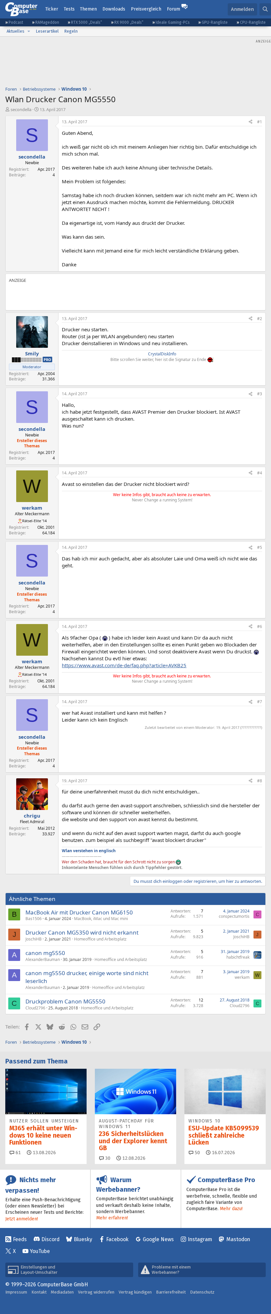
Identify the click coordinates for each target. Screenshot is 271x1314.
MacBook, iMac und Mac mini (101, 918)
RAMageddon (47, 22)
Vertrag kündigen (135, 1292)
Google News (158, 1239)
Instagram (200, 1239)
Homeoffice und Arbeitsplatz (100, 939)
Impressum (16, 1292)
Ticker (51, 9)
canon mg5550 (45, 953)
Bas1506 (33, 918)
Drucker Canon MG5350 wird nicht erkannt (81, 932)
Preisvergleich (146, 9)
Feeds (20, 1239)
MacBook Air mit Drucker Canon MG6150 (79, 912)
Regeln (71, 31)
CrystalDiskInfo (162, 354)
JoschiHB (33, 939)
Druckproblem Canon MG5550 (65, 1001)
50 (196, 1152)
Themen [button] (88, 9)
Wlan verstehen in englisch (89, 850)
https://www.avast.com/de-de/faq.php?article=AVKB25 (124, 665)
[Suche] (265, 9)
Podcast (16, 22)
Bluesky (83, 1239)
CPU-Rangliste (253, 22)
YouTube (40, 1251)
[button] (28, 31)
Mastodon (238, 1239)
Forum (173, 9)
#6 (259, 626)
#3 (259, 394)
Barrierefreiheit (171, 1292)
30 (107, 1158)
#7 (259, 701)
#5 (259, 547)
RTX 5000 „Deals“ (86, 22)
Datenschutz (202, 1292)
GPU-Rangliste (215, 22)
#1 (259, 122)
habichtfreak (238, 957)
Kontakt (39, 1292)
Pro (47, 359)
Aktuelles (15, 31)
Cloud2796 (35, 1008)
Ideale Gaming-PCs (173, 22)
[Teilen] (250, 122)
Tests (69, 9)
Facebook (117, 1239)
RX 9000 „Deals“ (128, 22)
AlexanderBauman (42, 959)
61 (17, 1152)
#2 (259, 318)
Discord (50, 1239)
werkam (242, 977)
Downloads (113, 9)
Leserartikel (47, 31)
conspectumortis (234, 916)
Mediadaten (62, 1292)
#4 (259, 473)
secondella (21, 109)
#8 (259, 781)
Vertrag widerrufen (96, 1292)
